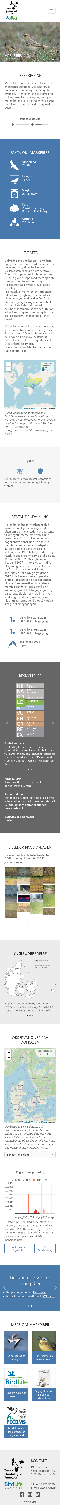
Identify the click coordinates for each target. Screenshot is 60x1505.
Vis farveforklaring (45, 1248)
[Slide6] (49, 880)
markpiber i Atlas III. (42, 1010)
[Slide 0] (28, 1306)
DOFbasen (11, 858)
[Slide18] (23, 907)
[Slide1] (31, 769)
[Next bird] (57, 39)
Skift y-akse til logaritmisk (18, 1248)
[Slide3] (49, 871)
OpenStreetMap (38, 408)
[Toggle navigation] (51, 11)
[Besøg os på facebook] (22, 1494)
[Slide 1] (31, 1306)
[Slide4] (11, 880)
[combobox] (30, 1154)
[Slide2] (36, 871)
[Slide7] (36, 880)
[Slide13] (11, 898)
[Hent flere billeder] (30, 923)
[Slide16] (36, 908)
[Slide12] (36, 898)
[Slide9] (49, 889)
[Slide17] (11, 906)
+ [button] (9, 364)
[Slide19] (49, 911)
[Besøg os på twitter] (38, 1494)
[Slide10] (36, 889)
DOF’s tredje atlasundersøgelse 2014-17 (28, 1007)
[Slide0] (28, 769)
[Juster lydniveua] (32, 124)
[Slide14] (23, 898)
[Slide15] (49, 900)
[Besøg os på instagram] (30, 1494)
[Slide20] (11, 914)
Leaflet (26, 408)
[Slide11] (11, 889)
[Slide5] (23, 880)
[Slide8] (23, 889)
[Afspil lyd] (13, 124)
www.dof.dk (30, 1501)
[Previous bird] (3, 39)
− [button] (9, 369)
